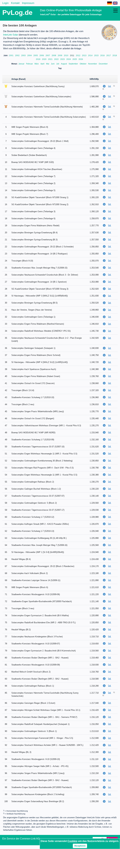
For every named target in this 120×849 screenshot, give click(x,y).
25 (6, 268)
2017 (108, 55)
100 (6, 801)
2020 (44, 59)
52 (6, 461)
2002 (17, 55)
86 (6, 703)
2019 (38, 59)
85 (6, 693)
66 (6, 559)
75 (6, 622)
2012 (78, 55)
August (64, 64)
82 (6, 672)
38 (6, 362)
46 (6, 418)
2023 (62, 59)
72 (6, 601)
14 (6, 190)
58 (6, 503)
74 (6, 615)
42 (6, 390)
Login (5, 3)
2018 (114, 55)
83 (6, 679)
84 (6, 686)
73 (6, 608)
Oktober (83, 64)
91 (6, 738)
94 (6, 759)
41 (6, 383)
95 (6, 766)
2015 (96, 55)
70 (6, 587)
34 (6, 331)
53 (6, 468)
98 (6, 787)
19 (6, 225)
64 (6, 545)
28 (6, 289)
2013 (84, 55)
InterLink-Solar (10, 34)
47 (6, 425)
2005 (35, 55)
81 (6, 665)
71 (6, 594)
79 (6, 650)
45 (6, 411)
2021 (50, 59)
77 (6, 636)
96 (6, 773)
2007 (48, 55)
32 (6, 317)
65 (6, 552)
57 (6, 496)
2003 (23, 55)
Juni (53, 64)
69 (6, 580)
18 (6, 218)
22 (6, 246)
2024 (68, 59)
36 (6, 348)
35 (6, 338)
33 (6, 324)
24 (6, 261)
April (42, 64)
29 (6, 296)
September (73, 64)
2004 (29, 55)
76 (6, 629)
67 (6, 566)
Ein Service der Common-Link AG (21, 838)
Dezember (103, 64)
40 (6, 376)
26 (6, 275)
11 (6, 169)
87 (6, 710)
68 (6, 573)
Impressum (28, 3)
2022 (56, 59)
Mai (48, 64)
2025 (74, 59)
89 (6, 724)
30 (6, 303)
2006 (42, 55)
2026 (81, 59)
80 (6, 658)
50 (6, 446)
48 (6, 432)
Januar (21, 64)
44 (6, 404)
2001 (11, 55)
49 (6, 439)
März (37, 64)
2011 (72, 55)
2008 (54, 55)
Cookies (72, 841)
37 (6, 355)
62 (6, 531)
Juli (58, 64)
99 (6, 794)
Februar (29, 64)
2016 (102, 55)
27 (6, 282)
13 (6, 183)
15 (6, 197)
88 (6, 717)
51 (6, 453)
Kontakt (15, 3)
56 (6, 489)
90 (6, 731)
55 (6, 482)
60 (6, 517)
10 (6, 162)
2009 (60, 55)
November (93, 64)
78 (6, 643)
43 (6, 397)
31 (6, 310)
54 (6, 475)
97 (6, 780)
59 (6, 510)
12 (6, 176)
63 (6, 538)
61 (6, 524)
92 (6, 745)
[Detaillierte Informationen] (105, 86)
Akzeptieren (80, 846)
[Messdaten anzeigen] (110, 86)
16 (6, 204)
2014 (90, 55)
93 (6, 752)
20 (6, 232)
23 (6, 254)
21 (6, 239)
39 (6, 369)
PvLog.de (17, 12)
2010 (66, 55)
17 (6, 211)
